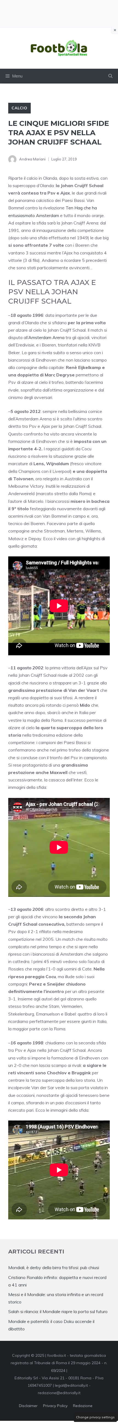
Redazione (82, 1405)
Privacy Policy (55, 1405)
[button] (110, 76)
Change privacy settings (95, 1417)
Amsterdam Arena (46, 337)
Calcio (19, 108)
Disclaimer (28, 1405)
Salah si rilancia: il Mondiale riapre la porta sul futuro (58, 1311)
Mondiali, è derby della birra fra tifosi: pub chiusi (53, 1267)
